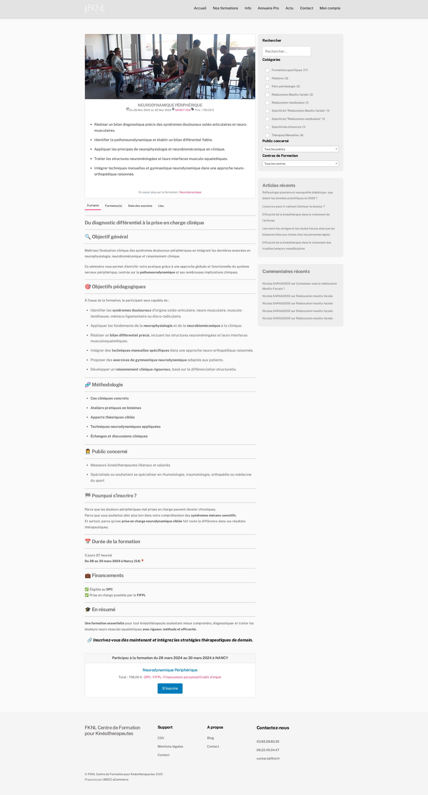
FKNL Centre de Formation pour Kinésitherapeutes (121, 774)
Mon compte (330, 8)
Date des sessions (140, 205)
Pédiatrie (280, 78)
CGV (161, 738)
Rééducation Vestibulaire (290, 102)
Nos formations (225, 8)
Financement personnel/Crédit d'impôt (192, 677)
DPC (147, 677)
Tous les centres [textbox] (274, 163)
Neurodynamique (190, 192)
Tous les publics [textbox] (274, 149)
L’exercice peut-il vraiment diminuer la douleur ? (293, 206)
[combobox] (300, 149)
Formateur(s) (113, 205)
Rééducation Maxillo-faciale (292, 94)
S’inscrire (170, 688)
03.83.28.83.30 (268, 741)
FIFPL (157, 677)
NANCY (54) (183, 110)
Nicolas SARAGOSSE (276, 283)
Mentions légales (170, 746)
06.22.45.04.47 (268, 750)
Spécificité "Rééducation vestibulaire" (298, 119)
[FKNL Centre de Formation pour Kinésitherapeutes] (95, 8)
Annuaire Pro (268, 8)
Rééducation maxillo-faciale (314, 296)
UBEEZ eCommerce (115, 779)
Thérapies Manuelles (287, 135)
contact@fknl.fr (268, 758)
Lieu (161, 205)
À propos (93, 205)
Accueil (200, 8)
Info (248, 8)
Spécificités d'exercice (288, 127)
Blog (210, 738)
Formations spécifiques (290, 70)
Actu (289, 8)
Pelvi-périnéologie (286, 86)
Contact (306, 8)
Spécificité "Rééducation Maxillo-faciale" (300, 110)
